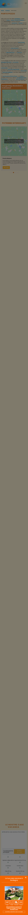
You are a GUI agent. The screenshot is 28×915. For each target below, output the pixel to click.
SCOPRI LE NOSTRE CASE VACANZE (14, 912)
